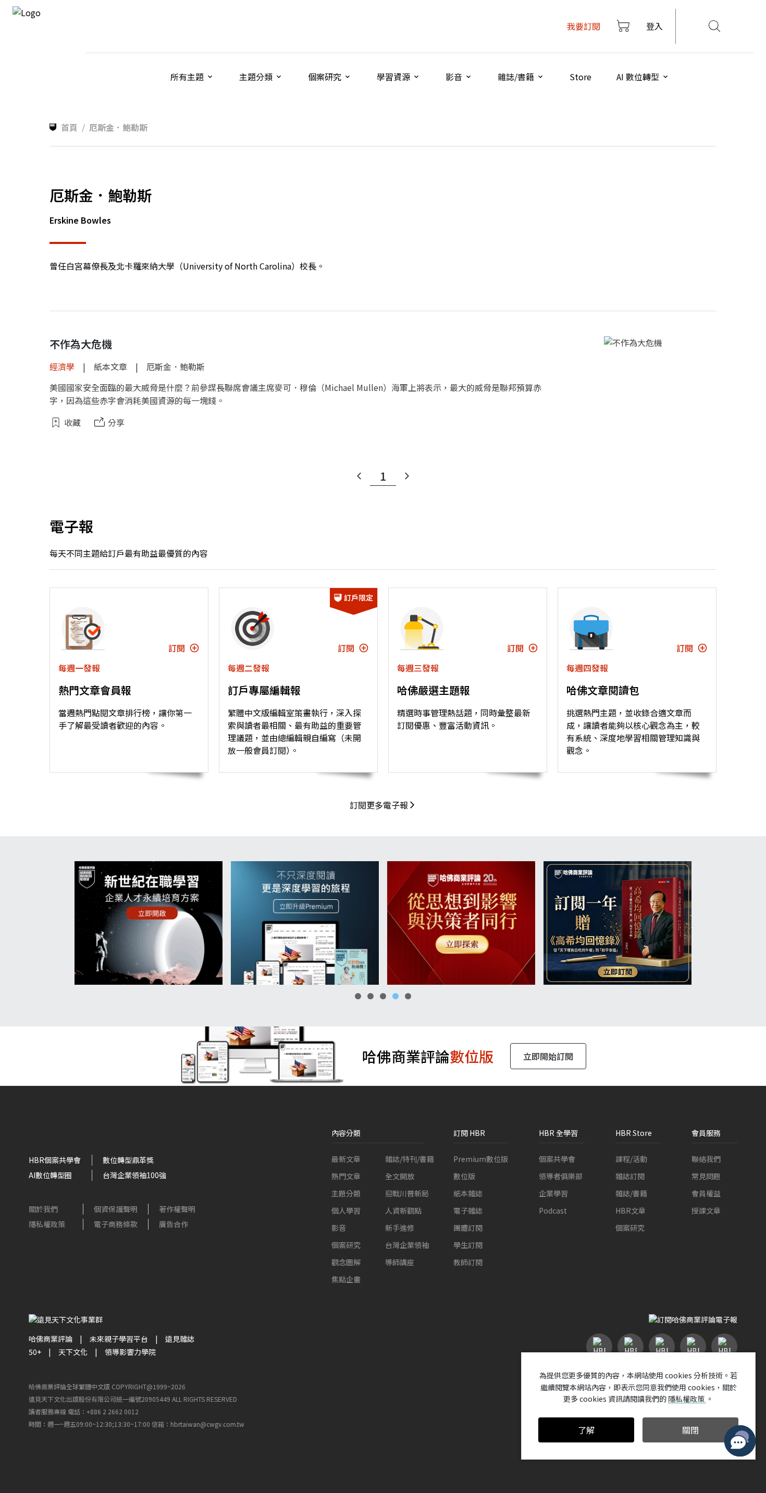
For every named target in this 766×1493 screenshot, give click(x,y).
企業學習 (553, 1193)
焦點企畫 (346, 1279)
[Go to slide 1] (358, 996)
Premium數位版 (480, 1159)
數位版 (464, 1176)
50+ (35, 1352)
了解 (586, 1430)
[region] (383, 923)
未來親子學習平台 (119, 1338)
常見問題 (706, 1176)
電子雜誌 (468, 1210)
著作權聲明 (177, 1209)
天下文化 (73, 1352)
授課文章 (706, 1210)
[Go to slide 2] (370, 996)
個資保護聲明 (116, 1209)
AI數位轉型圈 (50, 1175)
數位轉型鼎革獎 (128, 1160)
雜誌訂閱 (630, 1176)
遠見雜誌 (179, 1338)
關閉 (690, 1430)
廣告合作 (173, 1224)
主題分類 (346, 1193)
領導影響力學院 (130, 1352)
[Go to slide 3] (383, 996)
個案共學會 (557, 1159)
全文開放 (399, 1176)
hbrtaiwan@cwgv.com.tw (207, 1423)
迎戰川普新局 (407, 1193)
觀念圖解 (346, 1262)
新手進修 (399, 1227)
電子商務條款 (116, 1224)
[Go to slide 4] (395, 996)
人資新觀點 (403, 1210)
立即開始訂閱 (548, 1056)
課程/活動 (631, 1159)
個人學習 (346, 1210)
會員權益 (706, 1193)
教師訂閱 (468, 1262)
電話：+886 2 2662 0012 (103, 1411)
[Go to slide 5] (408, 996)
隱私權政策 (47, 1224)
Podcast (553, 1210)
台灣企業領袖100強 (134, 1175)
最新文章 (346, 1159)
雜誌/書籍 (631, 1193)
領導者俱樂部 (561, 1176)
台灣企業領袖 (407, 1245)
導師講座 (399, 1262)
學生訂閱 (468, 1245)
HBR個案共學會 (55, 1160)
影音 (338, 1227)
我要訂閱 (583, 26)
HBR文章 (630, 1210)
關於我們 (43, 1209)
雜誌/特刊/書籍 (409, 1159)
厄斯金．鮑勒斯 (175, 366)
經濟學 (62, 366)
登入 (654, 26)
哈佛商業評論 (50, 1338)
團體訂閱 (468, 1227)
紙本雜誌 (468, 1193)
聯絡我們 (706, 1159)
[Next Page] (407, 476)
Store (580, 76)
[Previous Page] (359, 476)
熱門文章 (346, 1176)
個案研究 (346, 1245)
